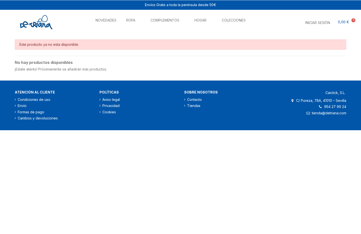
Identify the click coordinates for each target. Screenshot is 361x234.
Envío (22, 106)
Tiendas (193, 106)
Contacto (194, 99)
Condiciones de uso (34, 99)
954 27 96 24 (335, 107)
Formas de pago (31, 112)
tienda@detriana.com (329, 113)
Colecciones (234, 20)
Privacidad (111, 106)
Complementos (165, 20)
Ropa (130, 20)
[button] (285, 21)
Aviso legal (111, 99)
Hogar (200, 20)
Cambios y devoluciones (38, 118)
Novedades (106, 20)
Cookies (109, 112)
